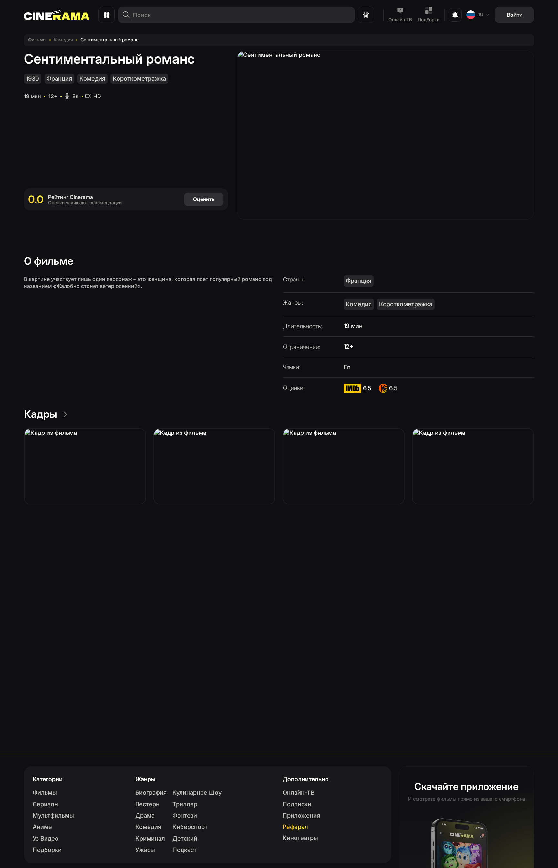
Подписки (297, 804)
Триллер (184, 804)
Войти (514, 14)
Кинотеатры (300, 837)
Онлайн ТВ (400, 19)
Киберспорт (190, 826)
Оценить (204, 199)
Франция (59, 78)
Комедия (63, 39)
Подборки (428, 19)
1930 (32, 78)
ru (480, 14)
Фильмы (37, 39)
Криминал (150, 838)
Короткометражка (139, 78)
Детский (184, 838)
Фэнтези (184, 815)
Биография (151, 792)
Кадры (40, 414)
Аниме (42, 826)
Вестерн (147, 804)
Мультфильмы (53, 815)
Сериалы (46, 804)
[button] (85, 466)
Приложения (301, 815)
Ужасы (145, 849)
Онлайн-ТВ (299, 792)
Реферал (295, 826)
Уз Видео (45, 838)
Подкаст (184, 849)
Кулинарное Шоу (197, 792)
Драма (145, 815)
